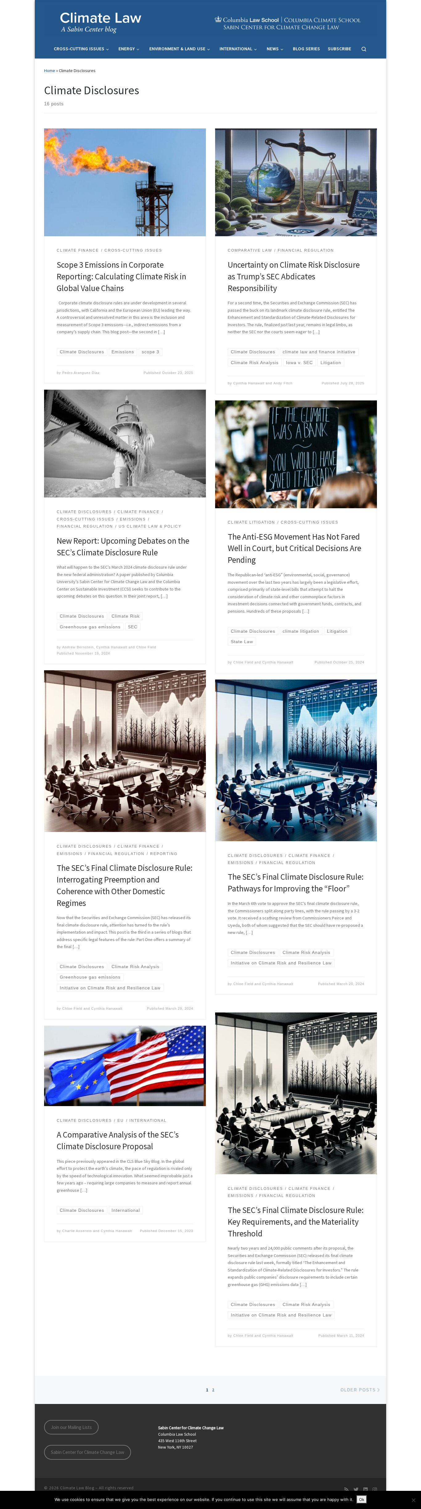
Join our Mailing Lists (71, 1427)
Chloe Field (146, 647)
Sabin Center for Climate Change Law (87, 1452)
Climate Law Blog (77, 1488)
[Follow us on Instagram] (375, 1490)
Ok (361, 1499)
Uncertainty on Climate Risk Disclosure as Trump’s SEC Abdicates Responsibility (294, 276)
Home (49, 70)
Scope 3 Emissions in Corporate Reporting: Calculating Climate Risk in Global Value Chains (121, 276)
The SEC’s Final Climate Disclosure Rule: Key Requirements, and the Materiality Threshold (296, 1222)
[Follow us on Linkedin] (365, 1490)
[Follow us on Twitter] (356, 1490)
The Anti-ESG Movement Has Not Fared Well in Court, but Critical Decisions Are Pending (294, 548)
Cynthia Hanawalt (248, 383)
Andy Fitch (282, 383)
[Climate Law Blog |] (210, 19)
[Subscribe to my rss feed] (346, 1490)
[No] (413, 1500)
